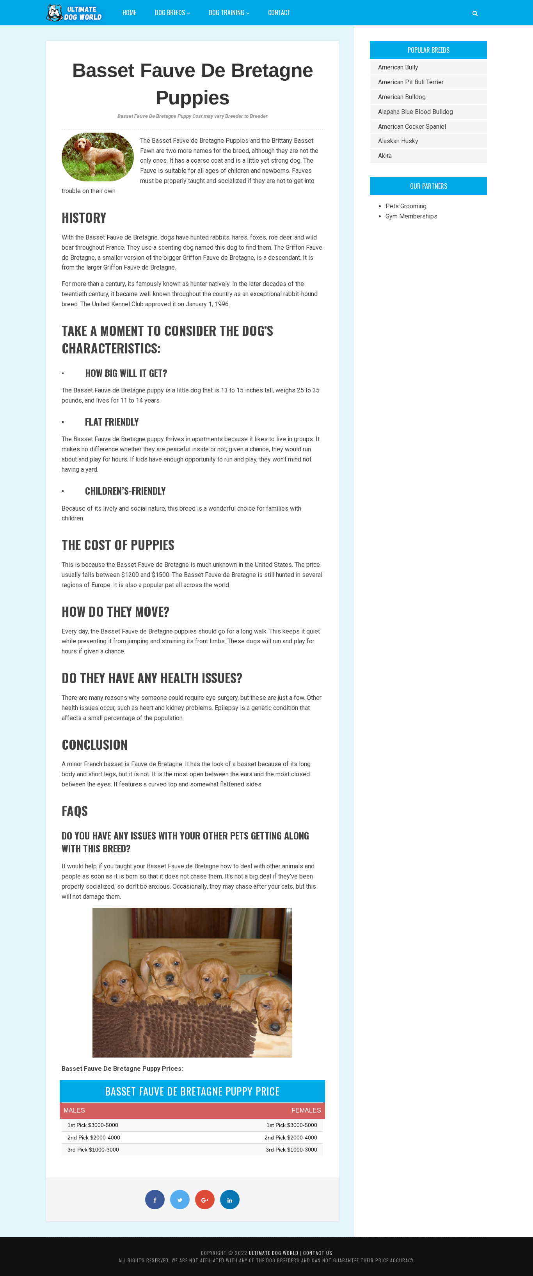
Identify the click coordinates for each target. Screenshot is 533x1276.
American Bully (398, 67)
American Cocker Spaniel (412, 126)
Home (129, 12)
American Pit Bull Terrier (411, 82)
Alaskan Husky (398, 141)
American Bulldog (402, 97)
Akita (385, 156)
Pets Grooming (406, 206)
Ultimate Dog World (273, 1252)
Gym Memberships (411, 216)
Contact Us (317, 1252)
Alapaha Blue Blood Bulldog (415, 111)
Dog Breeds (171, 12)
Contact (279, 12)
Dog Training (227, 12)
